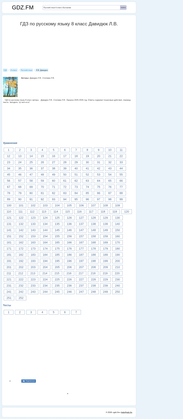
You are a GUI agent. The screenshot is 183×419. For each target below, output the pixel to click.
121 (9, 217)
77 (121, 187)
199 (105, 261)
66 (121, 180)
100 (9, 205)
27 (53, 162)
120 (126, 211)
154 (45, 236)
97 (98, 199)
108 (105, 205)
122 (21, 217)
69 (31, 187)
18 (76, 156)
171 (9, 248)
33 (121, 162)
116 (79, 211)
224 (45, 279)
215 (57, 273)
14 (31, 156)
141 (9, 230)
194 (45, 261)
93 (53, 199)
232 (21, 285)
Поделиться (30, 381)
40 (76, 168)
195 (57, 261)
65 (109, 180)
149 (105, 230)
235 (57, 285)
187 (81, 254)
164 (45, 242)
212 (20, 273)
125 (57, 217)
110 (9, 211)
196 (69, 261)
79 (19, 193)
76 (109, 187)
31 (98, 162)
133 (33, 224)
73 (76, 187)
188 (93, 254)
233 (33, 285)
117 (91, 211)
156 (69, 236)
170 (117, 242)
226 (69, 279)
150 (117, 230)
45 (8, 174)
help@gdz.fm (126, 412)
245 (57, 291)
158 (93, 236)
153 (33, 236)
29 (76, 162)
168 (93, 242)
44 (121, 168)
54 (109, 174)
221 (9, 279)
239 (105, 285)
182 (21, 254)
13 (19, 156)
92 (42, 199)
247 (81, 291)
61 (64, 180)
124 (45, 217)
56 (8, 180)
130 (117, 217)
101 (21, 205)
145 (57, 230)
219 (105, 273)
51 (76, 174)
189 (105, 254)
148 (93, 230)
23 (8, 162)
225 (57, 279)
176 (69, 248)
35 (19, 168)
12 (8, 156)
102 (33, 205)
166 (69, 242)
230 (117, 279)
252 (21, 298)
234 (45, 285)
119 (114, 211)
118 (103, 211)
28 (64, 162)
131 (9, 224)
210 (117, 267)
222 (21, 279)
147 (81, 230)
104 (57, 205)
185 (57, 254)
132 (21, 224)
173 (33, 248)
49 (53, 174)
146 (69, 230)
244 (45, 291)
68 (19, 187)
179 (105, 248)
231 (9, 285)
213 (32, 273)
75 (98, 187)
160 (117, 236)
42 (98, 168)
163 (33, 242)
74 (87, 187)
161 (9, 242)
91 (31, 199)
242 (21, 291)
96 (87, 199)
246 (69, 291)
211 (9, 273)
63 (87, 180)
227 (81, 279)
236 (69, 285)
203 (33, 267)
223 (33, 279)
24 (19, 162)
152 (21, 236)
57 (19, 180)
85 (87, 193)
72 (64, 187)
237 (81, 285)
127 (81, 217)
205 (57, 267)
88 (121, 193)
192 (21, 261)
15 (42, 156)
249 (105, 291)
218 (93, 273)
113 (44, 211)
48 (42, 174)
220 (117, 273)
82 (53, 193)
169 (105, 242)
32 (109, 162)
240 (117, 285)
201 (9, 267)
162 (21, 242)
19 (87, 156)
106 (81, 205)
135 (57, 224)
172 (21, 248)
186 (69, 254)
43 (109, 168)
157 (81, 236)
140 (117, 224)
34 (8, 168)
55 (121, 174)
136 (69, 224)
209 (105, 267)
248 (93, 291)
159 (105, 236)
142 (21, 230)
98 (109, 199)
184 (45, 254)
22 (121, 156)
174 (45, 248)
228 (93, 279)
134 (45, 224)
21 (109, 156)
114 (55, 211)
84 (76, 193)
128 (93, 217)
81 (42, 193)
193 (33, 261)
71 (53, 187)
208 (93, 267)
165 (57, 242)
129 (105, 217)
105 (69, 205)
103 (45, 205)
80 (31, 193)
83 (64, 193)
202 (21, 267)
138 (93, 224)
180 (117, 248)
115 (67, 211)
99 (121, 199)
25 (31, 162)
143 (33, 230)
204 (45, 267)
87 (109, 193)
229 (105, 279)
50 (64, 174)
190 (117, 254)
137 (81, 224)
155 (57, 236)
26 (42, 162)
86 (98, 193)
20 (98, 156)
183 (33, 254)
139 (105, 224)
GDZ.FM (23, 7)
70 (42, 187)
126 (69, 217)
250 (117, 291)
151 (9, 236)
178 (93, 248)
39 (64, 168)
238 (93, 285)
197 (81, 261)
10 (109, 150)
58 (31, 180)
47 (31, 174)
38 (53, 168)
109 (117, 205)
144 (45, 230)
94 (64, 199)
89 (8, 199)
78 (8, 193)
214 (44, 273)
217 (81, 273)
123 (33, 217)
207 (81, 267)
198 (93, 261)
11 (121, 150)
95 (76, 199)
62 (76, 180)
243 (33, 291)
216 (69, 273)
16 (53, 156)
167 (81, 242)
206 (69, 267)
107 (93, 205)
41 (87, 168)
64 (98, 180)
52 (87, 174)
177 (81, 248)
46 (19, 174)
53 (98, 174)
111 (20, 211)
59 (42, 180)
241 (9, 291)
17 (64, 156)
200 (117, 261)
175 (57, 248)
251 (9, 298)
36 (31, 168)
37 (42, 168)
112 (32, 211)
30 (87, 162)
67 (8, 187)
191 (9, 261)
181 (9, 254)
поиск (123, 7)
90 (19, 199)
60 (53, 180)
